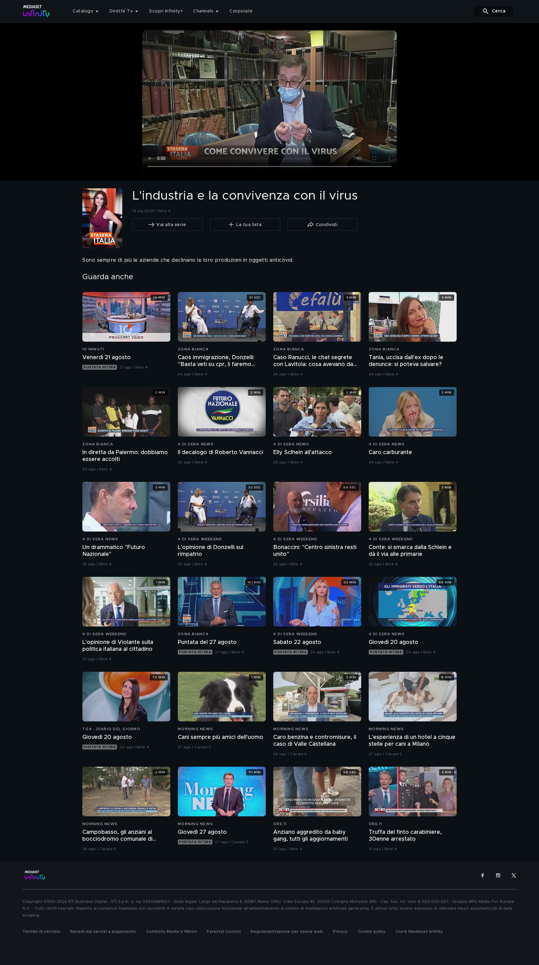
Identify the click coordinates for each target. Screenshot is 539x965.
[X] (514, 875)
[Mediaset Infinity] (36, 11)
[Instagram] (498, 875)
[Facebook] (482, 875)
